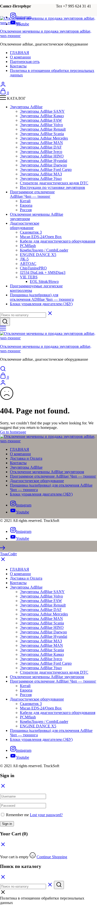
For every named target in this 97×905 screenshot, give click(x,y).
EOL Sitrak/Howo (44, 281)
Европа (26, 205)
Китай (25, 201)
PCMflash (28, 246)
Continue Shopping (52, 857)
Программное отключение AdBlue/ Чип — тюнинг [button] (32, 194)
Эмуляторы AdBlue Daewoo (43, 165)
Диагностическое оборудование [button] (24, 225)
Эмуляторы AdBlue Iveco (41, 152)
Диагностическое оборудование (37, 481)
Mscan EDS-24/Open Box (41, 237)
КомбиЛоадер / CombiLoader (44, 250)
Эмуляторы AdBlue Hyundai (43, 160)
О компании (20, 57)
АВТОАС (28, 263)
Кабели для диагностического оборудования (57, 241)
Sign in (7, 824)
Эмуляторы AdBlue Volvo (41, 125)
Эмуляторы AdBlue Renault (43, 129)
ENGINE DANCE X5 (38, 254)
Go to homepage (13, 432)
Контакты (18, 66)
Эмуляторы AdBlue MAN (41, 143)
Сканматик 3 (31, 232)
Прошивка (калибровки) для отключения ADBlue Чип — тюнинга (42, 297)
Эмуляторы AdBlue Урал (41, 178)
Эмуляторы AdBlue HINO (42, 156)
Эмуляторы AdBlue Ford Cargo (46, 169)
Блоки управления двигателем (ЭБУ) (41, 304)
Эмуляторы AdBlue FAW (41, 120)
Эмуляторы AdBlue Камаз (42, 116)
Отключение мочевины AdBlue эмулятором (47, 472)
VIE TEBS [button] (29, 277)
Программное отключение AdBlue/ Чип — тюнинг (53, 476)
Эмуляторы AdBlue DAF (41, 147)
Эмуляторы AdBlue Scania (42, 134)
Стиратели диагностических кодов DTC (54, 183)
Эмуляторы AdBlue (26, 467)
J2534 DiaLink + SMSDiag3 (42, 272)
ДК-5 (24, 259)
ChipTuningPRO (33, 268)
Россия (26, 210)
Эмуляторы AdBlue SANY (42, 111)
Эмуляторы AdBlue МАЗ (41, 174)
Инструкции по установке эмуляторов (52, 187)
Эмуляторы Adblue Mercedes (44, 138)
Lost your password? (46, 815)
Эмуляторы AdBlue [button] (26, 107)
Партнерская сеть (25, 61)
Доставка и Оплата (26, 458)
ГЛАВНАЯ (19, 52)
